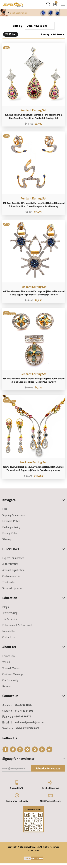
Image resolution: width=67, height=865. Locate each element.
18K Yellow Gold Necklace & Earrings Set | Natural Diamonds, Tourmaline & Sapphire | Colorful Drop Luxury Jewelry (33, 468)
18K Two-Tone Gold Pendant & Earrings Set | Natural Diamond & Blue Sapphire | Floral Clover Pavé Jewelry (34, 380)
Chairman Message (12, 674)
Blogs (5, 607)
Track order (8, 582)
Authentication (10, 564)
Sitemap (7, 539)
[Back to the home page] (3, 12)
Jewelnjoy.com (32, 846)
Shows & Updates (12, 588)
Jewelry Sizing (9, 613)
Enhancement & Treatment (17, 625)
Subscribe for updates (48, 768)
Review (6, 686)
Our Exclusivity (10, 680)
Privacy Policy (9, 533)
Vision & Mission (11, 668)
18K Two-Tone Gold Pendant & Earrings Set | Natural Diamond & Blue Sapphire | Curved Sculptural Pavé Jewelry (34, 204)
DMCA (27, 858)
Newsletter (8, 631)
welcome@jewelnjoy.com (29, 722)
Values (6, 662)
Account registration (13, 570)
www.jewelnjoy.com (27, 728)
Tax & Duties (9, 619)
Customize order (11, 576)
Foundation (8, 656)
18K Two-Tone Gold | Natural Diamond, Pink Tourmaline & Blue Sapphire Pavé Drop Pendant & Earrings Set (33, 116)
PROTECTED (37, 858)
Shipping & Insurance (13, 515)
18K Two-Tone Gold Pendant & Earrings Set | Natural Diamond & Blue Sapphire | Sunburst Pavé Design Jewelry (34, 292)
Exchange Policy (11, 527)
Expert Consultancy (13, 558)
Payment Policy (11, 521)
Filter (12, 34)
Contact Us (8, 637)
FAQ (4, 509)
